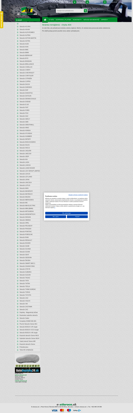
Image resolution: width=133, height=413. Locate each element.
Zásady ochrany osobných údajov (78, 194)
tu (54, 207)
